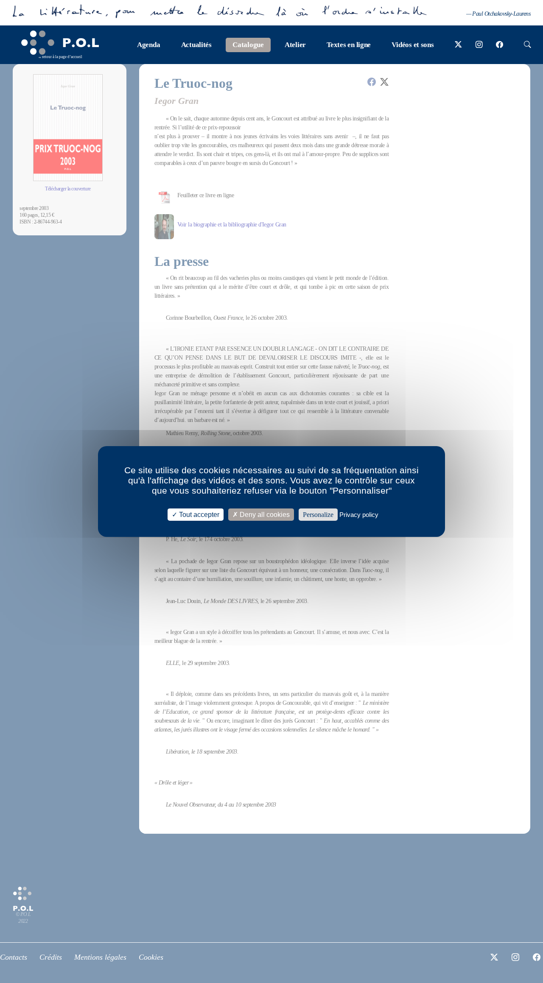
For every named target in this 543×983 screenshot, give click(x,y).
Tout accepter (198, 514)
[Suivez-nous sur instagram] (479, 45)
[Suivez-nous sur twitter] (458, 45)
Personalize (318, 514)
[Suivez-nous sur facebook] (499, 45)
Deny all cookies (264, 514)
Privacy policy (358, 514)
